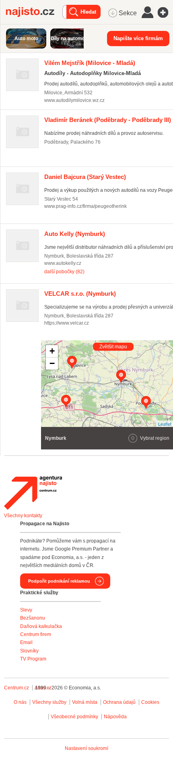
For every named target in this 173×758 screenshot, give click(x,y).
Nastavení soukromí (86, 748)
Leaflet (164, 424)
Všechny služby (50, 702)
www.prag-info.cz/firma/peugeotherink (85, 206)
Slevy (26, 610)
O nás (20, 702)
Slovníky (29, 651)
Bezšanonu (32, 618)
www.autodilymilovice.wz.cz (74, 100)
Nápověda (115, 716)
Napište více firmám (138, 38)
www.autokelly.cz (62, 263)
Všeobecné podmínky (74, 716)
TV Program (33, 659)
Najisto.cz (34, 12)
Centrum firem (35, 634)
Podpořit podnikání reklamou (59, 581)
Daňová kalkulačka (41, 626)
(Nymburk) (74, 233)
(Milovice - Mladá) (89, 62)
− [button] (52, 363)
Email (26, 642)
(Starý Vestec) (85, 176)
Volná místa (84, 702)
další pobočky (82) (64, 271)
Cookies (150, 702)
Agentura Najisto (33, 493)
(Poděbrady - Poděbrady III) (107, 119)
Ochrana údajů (119, 702)
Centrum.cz (16, 688)
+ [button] (52, 351)
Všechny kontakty (23, 515)
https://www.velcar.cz (66, 323)
